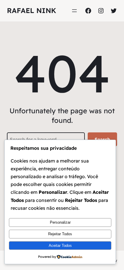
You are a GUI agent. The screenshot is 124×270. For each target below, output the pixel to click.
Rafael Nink (31, 10)
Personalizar (60, 222)
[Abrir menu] (74, 10)
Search (102, 139)
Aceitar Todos (60, 245)
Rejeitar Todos (60, 234)
